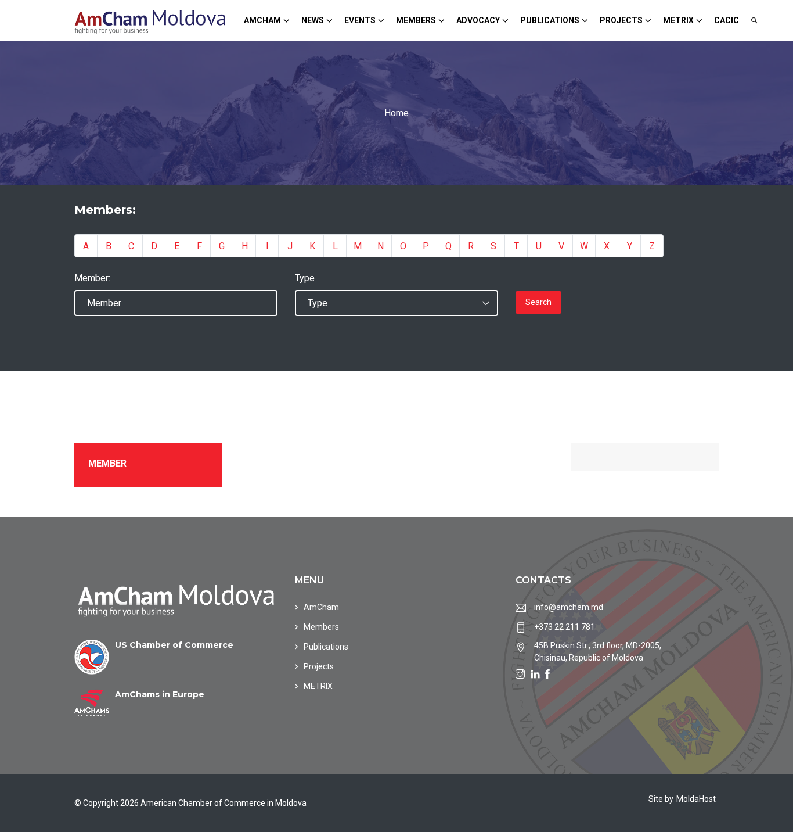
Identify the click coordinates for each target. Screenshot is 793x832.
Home (396, 113)
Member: (92, 278)
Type (305, 278)
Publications (549, 20)
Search (538, 302)
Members (416, 20)
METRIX (678, 20)
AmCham (262, 20)
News (312, 20)
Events (360, 20)
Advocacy (478, 20)
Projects (621, 20)
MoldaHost (696, 799)
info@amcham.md (568, 607)
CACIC (726, 20)
